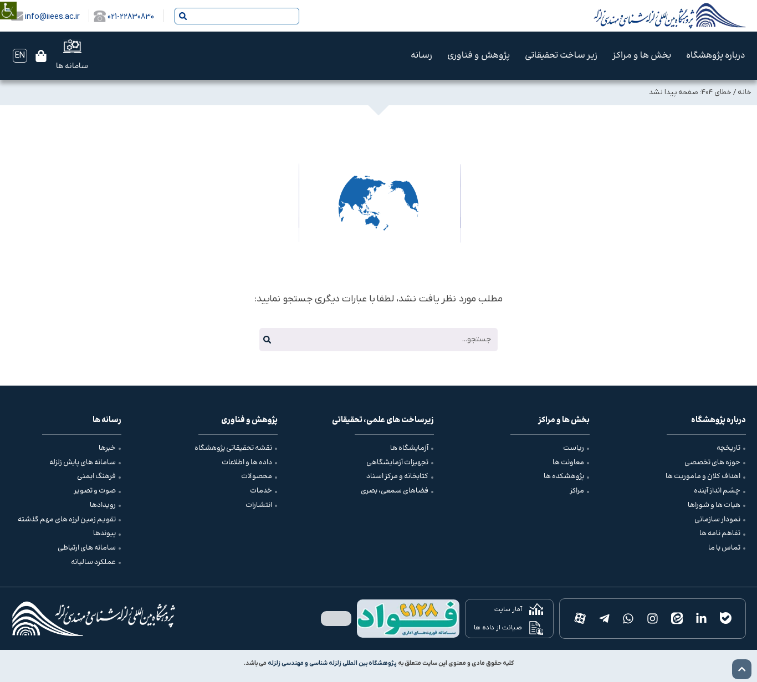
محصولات (256, 476)
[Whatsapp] (628, 618)
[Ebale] (725, 618)
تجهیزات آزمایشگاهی (397, 462)
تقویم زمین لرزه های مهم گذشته (67, 519)
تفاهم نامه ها (719, 533)
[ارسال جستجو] (183, 16)
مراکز (577, 490)
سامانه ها (72, 66)
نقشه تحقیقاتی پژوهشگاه (233, 448)
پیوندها (104, 533)
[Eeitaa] (677, 618)
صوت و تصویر (95, 490)
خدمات (261, 490)
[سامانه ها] (72, 46)
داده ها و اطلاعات (247, 462)
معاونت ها (568, 462)
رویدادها (103, 505)
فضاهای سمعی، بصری (394, 490)
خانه (744, 92)
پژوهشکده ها (564, 476)
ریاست (573, 448)
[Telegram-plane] (604, 618)
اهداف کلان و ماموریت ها (703, 476)
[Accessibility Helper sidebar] (8, 2)
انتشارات (258, 505)
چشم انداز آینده (717, 490)
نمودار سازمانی (717, 519)
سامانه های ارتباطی (87, 547)
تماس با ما (724, 547)
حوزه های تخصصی (712, 462)
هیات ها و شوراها (714, 505)
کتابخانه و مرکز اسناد (397, 476)
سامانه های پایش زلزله (82, 462)
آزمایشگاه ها (409, 448)
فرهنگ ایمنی (96, 476)
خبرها (107, 448)
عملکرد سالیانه (93, 562)
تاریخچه (728, 448)
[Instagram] (652, 618)
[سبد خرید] (41, 56)
